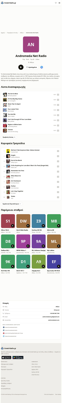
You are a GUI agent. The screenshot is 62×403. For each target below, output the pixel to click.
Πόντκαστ (3, 367)
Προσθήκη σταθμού (6, 383)
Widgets (3, 386)
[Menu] (59, 2)
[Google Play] (18, 357)
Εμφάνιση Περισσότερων (11, 204)
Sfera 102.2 (5, 230)
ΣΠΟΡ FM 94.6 (35, 374)
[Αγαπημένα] (55, 3)
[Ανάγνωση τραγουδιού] (42, 67)
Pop (24, 59)
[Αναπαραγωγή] (20, 67)
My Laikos (50, 250)
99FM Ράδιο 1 (21, 250)
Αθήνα (22, 32)
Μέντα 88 (50, 230)
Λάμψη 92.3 (36, 271)
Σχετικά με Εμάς (5, 380)
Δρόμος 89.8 (35, 369)
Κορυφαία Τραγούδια (6, 369)
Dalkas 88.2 (5, 250)
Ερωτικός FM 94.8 (53, 271)
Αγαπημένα (32, 67)
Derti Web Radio (22, 230)
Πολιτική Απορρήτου (49, 394)
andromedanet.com (53, 320)
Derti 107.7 (20, 271)
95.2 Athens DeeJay (38, 250)
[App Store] (6, 357)
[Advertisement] (31, 19)
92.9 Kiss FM (5, 271)
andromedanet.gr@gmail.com (51, 316)
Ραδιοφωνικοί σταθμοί (7, 364)
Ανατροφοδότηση (5, 388)
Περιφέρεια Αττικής (12, 32)
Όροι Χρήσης (58, 394)
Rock (27, 59)
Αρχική (3, 32)
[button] (8, 221)
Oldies (37, 59)
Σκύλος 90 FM (37, 230)
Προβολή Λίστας (8, 137)
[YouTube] (58, 95)
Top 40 (32, 59)
